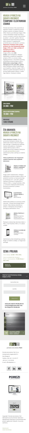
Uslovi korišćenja (6, 430)
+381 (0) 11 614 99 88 (8, 360)
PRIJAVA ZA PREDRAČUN (8, 265)
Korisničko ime (14, 282)
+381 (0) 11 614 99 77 (12, 358)
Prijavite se (14, 298)
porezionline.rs (12, 151)
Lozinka (14, 289)
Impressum (5, 428)
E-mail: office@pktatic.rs (8, 362)
